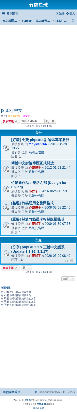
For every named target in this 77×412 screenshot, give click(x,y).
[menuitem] (12, 13)
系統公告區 (36, 152)
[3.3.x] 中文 (12, 110)
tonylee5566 (38, 144)
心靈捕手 (35, 167)
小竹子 (33, 191)
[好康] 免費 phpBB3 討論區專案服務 (40, 140)
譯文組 (26, 115)
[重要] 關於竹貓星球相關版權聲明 (37, 219)
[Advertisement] (38, 66)
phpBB (28, 400)
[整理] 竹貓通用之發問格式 (32, 203)
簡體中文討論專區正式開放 (32, 163)
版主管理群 (14, 115)
